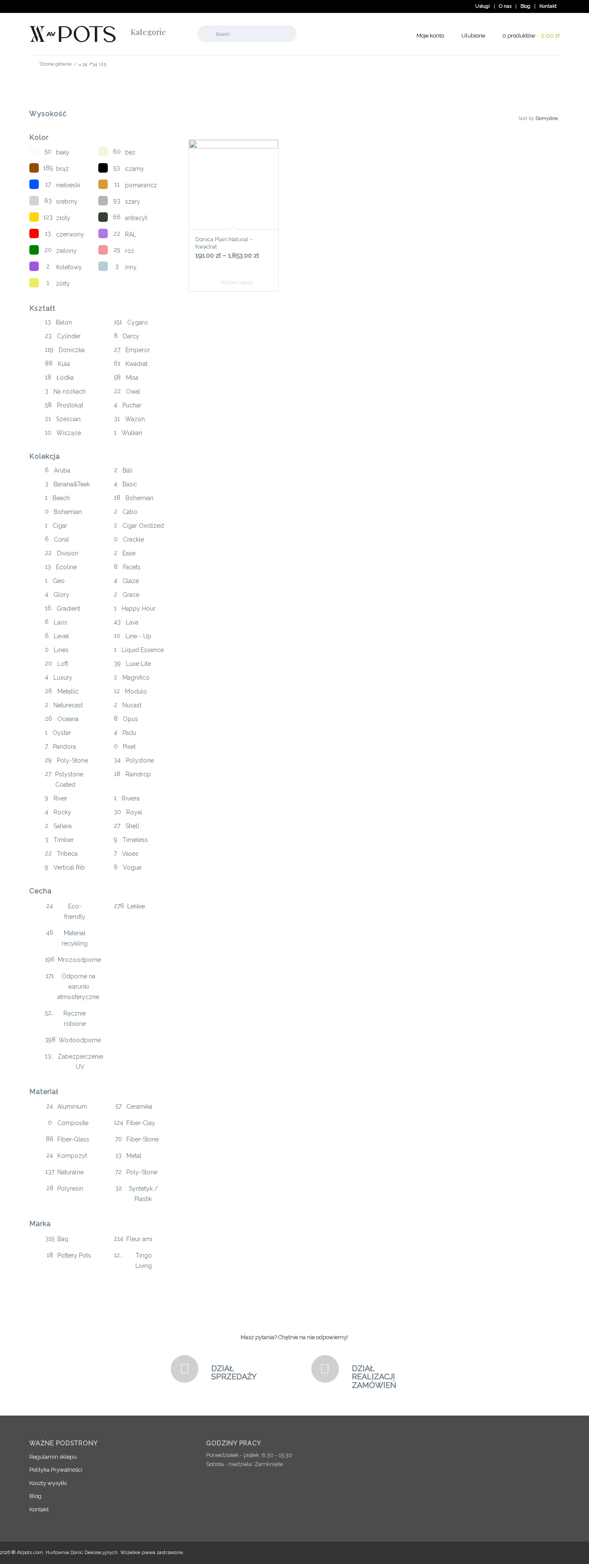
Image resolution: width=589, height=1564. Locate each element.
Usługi (482, 6)
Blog (525, 6)
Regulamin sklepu (53, 1457)
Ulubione (473, 35)
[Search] (146, 53)
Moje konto (430, 35)
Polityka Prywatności (55, 1469)
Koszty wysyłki (48, 1483)
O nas (505, 6)
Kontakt (548, 6)
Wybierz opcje (236, 282)
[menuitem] (483, 6)
